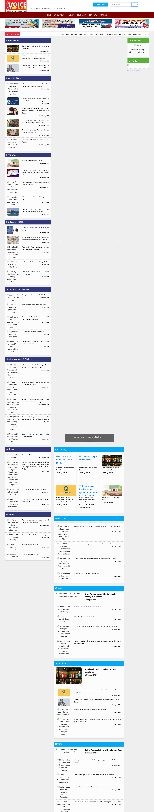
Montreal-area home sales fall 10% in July (88, 607)
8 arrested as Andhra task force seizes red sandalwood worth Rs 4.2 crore (35, 121)
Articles (103, 15)
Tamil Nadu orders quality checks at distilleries (35, 47)
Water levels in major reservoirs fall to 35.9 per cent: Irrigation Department (35, 57)
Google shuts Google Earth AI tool (33, 295)
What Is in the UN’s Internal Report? (34, 489)
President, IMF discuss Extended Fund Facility (35, 141)
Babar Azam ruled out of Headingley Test (103, 750)
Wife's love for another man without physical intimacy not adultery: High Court (35, 111)
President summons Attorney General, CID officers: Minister (35, 131)
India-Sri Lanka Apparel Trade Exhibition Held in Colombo (35, 183)
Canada (71, 15)
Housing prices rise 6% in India (32, 160)
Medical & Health (15, 222)
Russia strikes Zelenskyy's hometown (86, 573)
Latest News (12, 40)
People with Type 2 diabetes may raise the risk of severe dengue (35, 248)
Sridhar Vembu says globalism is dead (34, 304)
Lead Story (60, 449)
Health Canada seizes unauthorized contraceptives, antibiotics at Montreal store (97, 642)
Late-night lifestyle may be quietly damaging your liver (35, 273)
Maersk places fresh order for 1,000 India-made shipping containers (35, 210)
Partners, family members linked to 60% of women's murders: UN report (35, 401)
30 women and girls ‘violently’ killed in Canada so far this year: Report (35, 366)
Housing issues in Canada (30, 544)
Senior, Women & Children (19, 359)
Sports (58, 744)
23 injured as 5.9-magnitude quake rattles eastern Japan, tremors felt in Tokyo (97, 528)
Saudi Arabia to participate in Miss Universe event (35, 435)
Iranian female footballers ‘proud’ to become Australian (92, 787)
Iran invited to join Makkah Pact (89, 437)
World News (59, 15)
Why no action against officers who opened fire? (90, 709)
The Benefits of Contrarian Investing (34, 535)
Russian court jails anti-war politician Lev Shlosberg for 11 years (66, 34)
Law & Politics (13, 78)
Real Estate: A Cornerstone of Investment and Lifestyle (35, 500)
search (135, 4)
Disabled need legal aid (30, 554)
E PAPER (133, 60)
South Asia (81, 15)
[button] (59, 241)
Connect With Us (137, 40)
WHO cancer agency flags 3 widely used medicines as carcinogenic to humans (35, 238)
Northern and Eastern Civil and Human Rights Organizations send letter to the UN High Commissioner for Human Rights (35, 465)
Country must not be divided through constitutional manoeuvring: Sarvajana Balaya (97, 720)
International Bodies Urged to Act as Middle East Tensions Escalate (35, 85)
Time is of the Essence (29, 455)
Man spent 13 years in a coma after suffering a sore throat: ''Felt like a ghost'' (35, 418)
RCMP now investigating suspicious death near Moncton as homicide (97, 626)
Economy (11, 155)
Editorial (93, 15)
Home (49, 15)
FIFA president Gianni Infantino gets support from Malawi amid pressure (97, 761)
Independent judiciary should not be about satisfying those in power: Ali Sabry (35, 67)
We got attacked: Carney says (84, 616)
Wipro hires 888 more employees (33, 332)
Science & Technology (17, 289)
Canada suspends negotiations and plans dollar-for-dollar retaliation (96, 544)
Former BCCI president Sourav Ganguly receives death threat (94, 774)
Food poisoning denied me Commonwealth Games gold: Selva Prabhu (97, 802)
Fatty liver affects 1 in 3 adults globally (34, 262)
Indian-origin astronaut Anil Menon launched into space (35, 343)
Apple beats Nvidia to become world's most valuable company (35, 318)
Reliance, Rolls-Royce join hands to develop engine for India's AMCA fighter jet (35, 172)
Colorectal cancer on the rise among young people (35, 229)
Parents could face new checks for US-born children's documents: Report (35, 100)
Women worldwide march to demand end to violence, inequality (35, 383)
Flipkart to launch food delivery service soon (35, 198)
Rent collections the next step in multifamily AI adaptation (35, 521)
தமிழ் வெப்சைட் (100, 4)
